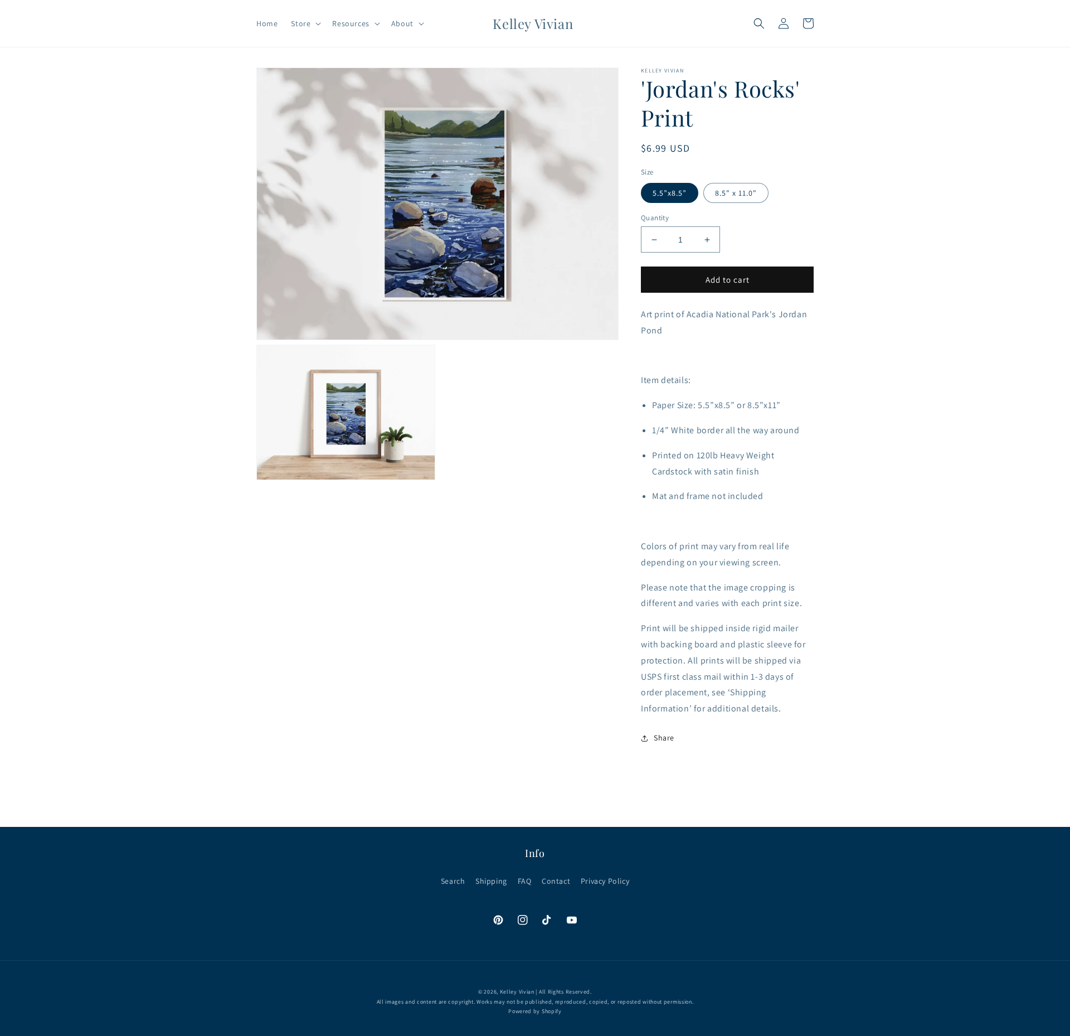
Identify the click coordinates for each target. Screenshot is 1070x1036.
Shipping (491, 881)
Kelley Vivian (517, 991)
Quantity (655, 217)
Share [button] (664, 738)
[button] (304, 23)
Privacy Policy (605, 881)
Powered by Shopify (535, 1011)
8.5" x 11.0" (736, 193)
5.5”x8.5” (670, 193)
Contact (556, 881)
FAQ (525, 881)
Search (453, 881)
